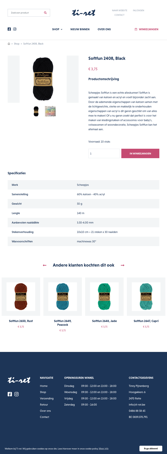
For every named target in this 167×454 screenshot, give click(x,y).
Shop (56, 29)
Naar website (119, 10)
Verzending (46, 398)
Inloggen (138, 10)
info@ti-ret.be (137, 404)
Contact (119, 15)
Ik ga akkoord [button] (151, 448)
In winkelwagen (140, 153)
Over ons (104, 29)
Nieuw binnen (80, 29)
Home (43, 386)
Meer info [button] (103, 448)
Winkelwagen (148, 29)
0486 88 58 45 (137, 410)
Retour (44, 404)
